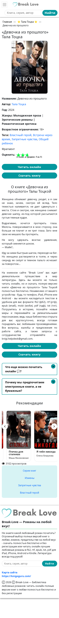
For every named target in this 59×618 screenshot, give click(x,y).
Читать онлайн (29, 167)
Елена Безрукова (14, 455)
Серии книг (29, 470)
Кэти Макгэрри (40, 458)
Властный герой (20, 135)
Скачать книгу (29, 175)
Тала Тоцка (19, 104)
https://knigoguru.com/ (16, 576)
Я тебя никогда (15, 451)
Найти (50, 13)
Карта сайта (9, 572)
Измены (29, 478)
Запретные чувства (24, 139)
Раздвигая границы (39, 452)
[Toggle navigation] (5, 5)
